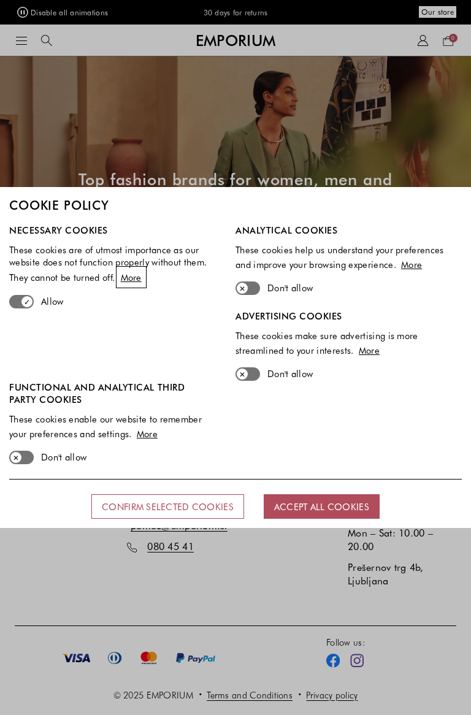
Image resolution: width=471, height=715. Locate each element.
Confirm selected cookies (168, 506)
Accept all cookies (321, 506)
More (131, 277)
